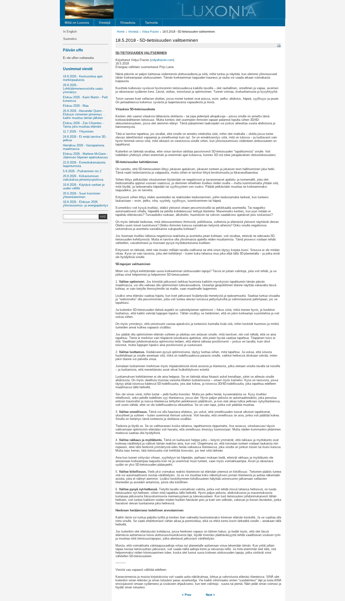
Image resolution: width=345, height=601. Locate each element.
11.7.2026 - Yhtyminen (78, 131)
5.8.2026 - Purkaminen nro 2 (82, 171)
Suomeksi (70, 39)
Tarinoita (151, 22)
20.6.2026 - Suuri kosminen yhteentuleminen (81, 195)
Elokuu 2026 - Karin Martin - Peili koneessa (85, 99)
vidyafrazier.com (162, 60)
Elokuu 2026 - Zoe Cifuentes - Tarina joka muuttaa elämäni (83, 124)
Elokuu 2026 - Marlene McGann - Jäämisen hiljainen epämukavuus (85, 155)
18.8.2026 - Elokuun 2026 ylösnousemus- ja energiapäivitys (85, 203)
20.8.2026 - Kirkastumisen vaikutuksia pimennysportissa (83, 177)
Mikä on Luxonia (77, 22)
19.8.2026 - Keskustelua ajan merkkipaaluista (83, 78)
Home (121, 31)
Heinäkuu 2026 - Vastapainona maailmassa (83, 147)
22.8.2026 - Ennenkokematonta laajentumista (84, 164)
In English (70, 31)
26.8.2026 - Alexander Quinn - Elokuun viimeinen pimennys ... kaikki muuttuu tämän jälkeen (84, 114)
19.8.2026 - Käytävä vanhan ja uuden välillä (83, 186)
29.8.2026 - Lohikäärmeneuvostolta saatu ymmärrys (83, 88)
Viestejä (104, 22)
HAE (103, 216)
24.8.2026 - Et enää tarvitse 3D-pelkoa (84, 138)
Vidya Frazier (150, 31)
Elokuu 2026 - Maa (75, 105)
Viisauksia (127, 22)
